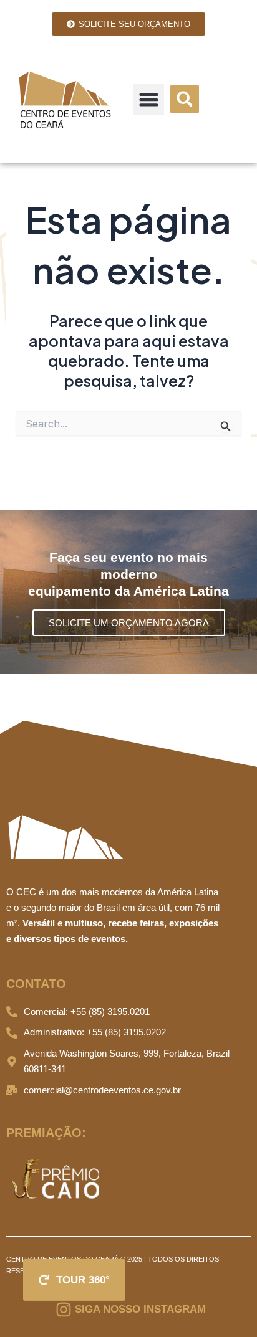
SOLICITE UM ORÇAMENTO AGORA (129, 622)
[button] (148, 99)
